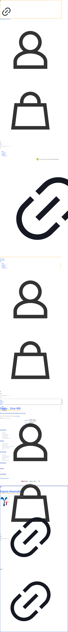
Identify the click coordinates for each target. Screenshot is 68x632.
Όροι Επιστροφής (5, 436)
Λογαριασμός (4, 454)
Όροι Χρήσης (4, 432)
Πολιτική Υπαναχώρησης (6, 438)
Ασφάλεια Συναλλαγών (5, 447)
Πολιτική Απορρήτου (5, 443)
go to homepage (17, 416)
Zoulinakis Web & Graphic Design (36, 484)
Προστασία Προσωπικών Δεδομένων (8, 446)
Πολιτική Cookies (5, 445)
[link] (6, 9)
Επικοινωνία (4, 458)
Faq (2, 449)
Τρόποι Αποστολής (5, 435)
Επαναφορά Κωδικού (5, 457)
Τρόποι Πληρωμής (5, 434)
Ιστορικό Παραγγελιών (5, 456)
